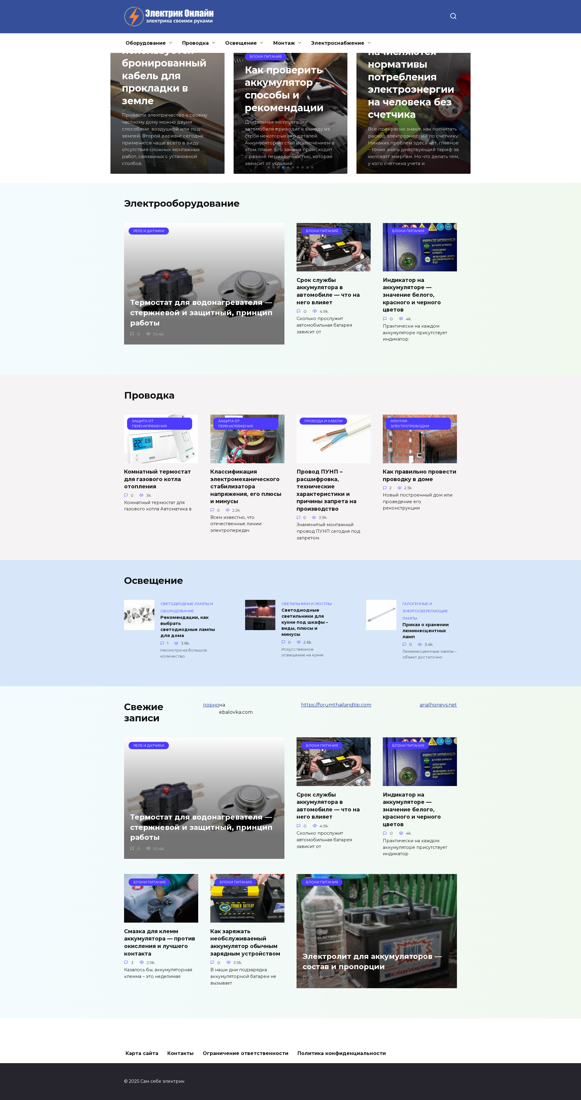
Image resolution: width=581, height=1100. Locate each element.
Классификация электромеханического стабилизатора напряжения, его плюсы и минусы (245, 486)
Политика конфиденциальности (341, 1053)
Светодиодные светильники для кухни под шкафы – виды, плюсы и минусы (304, 622)
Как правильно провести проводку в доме (419, 475)
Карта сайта (142, 1053)
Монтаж (284, 43)
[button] (269, 167)
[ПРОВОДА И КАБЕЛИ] (334, 459)
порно (211, 705)
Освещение (241, 43)
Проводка (195, 43)
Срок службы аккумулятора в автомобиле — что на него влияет (328, 291)
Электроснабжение (337, 43)
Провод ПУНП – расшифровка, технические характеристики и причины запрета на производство (326, 490)
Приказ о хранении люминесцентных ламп (425, 630)
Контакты (180, 1053)
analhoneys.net (438, 705)
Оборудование (146, 43)
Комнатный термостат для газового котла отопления (157, 479)
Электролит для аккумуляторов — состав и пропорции (372, 961)
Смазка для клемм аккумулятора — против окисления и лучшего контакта (159, 942)
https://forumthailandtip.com (336, 705)
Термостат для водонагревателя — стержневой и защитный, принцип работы (201, 312)
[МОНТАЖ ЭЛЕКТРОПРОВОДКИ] (420, 459)
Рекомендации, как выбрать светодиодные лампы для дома (187, 626)
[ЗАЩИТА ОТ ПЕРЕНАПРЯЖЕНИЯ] (161, 459)
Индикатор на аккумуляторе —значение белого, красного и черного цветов (412, 295)
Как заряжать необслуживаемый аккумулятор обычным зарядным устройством (245, 942)
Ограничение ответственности (245, 1053)
